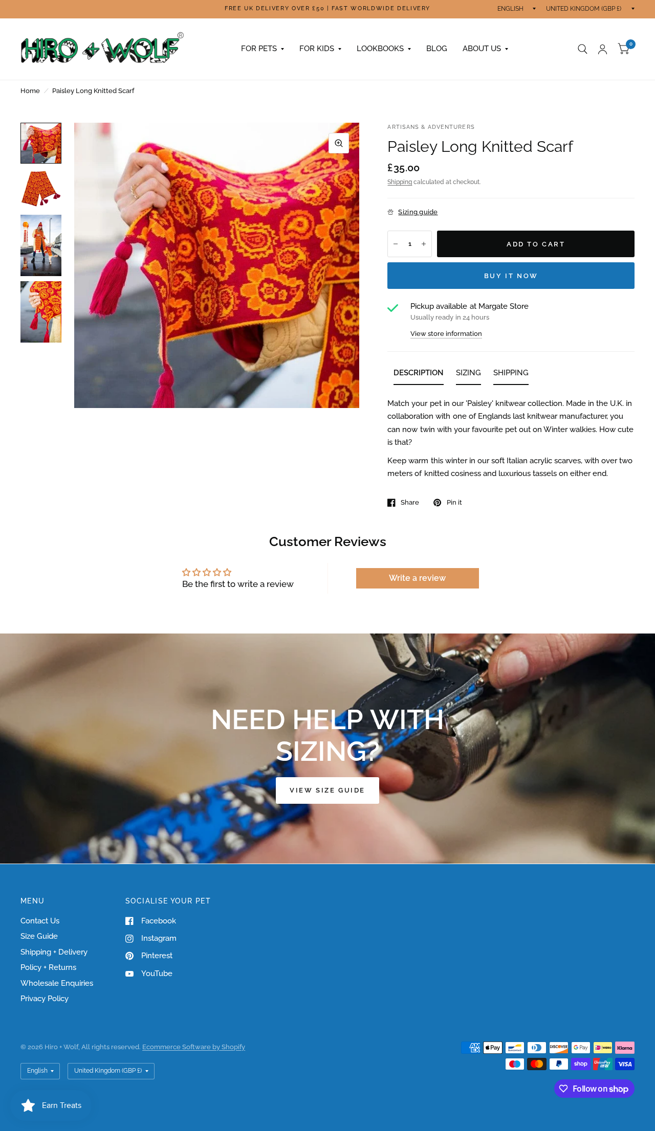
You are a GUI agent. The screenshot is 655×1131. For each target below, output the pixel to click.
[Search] (583, 49)
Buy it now (511, 276)
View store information (446, 333)
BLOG (436, 48)
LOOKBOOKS (380, 48)
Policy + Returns (48, 967)
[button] (327, 790)
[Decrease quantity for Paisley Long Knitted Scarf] (395, 244)
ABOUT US (482, 48)
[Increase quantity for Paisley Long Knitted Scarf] (423, 244)
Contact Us (39, 920)
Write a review (417, 578)
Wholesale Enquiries (56, 983)
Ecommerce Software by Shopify (193, 1047)
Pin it (454, 502)
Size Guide (39, 936)
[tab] (419, 375)
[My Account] (603, 49)
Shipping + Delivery (54, 952)
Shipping (399, 182)
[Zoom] (339, 143)
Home (30, 91)
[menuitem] (262, 49)
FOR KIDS (316, 48)
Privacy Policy (44, 998)
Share (410, 502)
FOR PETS (259, 48)
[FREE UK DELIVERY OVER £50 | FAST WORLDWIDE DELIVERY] (327, 9)
